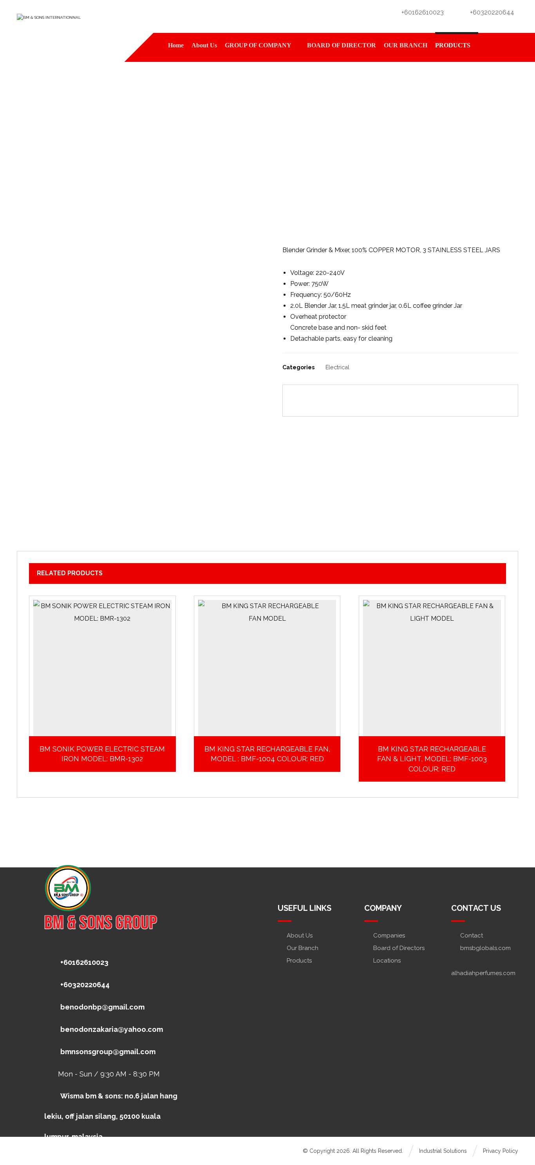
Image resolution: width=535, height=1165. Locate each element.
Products (299, 960)
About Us (300, 935)
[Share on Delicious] (400, 400)
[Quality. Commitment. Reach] (75, 24)
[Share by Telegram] (464, 400)
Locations (387, 960)
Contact (471, 935)
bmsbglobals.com (485, 948)
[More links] (490, 45)
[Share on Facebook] (316, 400)
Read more (106, 724)
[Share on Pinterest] (358, 400)
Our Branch (302, 948)
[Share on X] (337, 400)
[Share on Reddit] (379, 400)
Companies (389, 935)
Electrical (337, 367)
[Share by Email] (485, 400)
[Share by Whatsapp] (442, 400)
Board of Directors (399, 948)
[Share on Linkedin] (421, 400)
